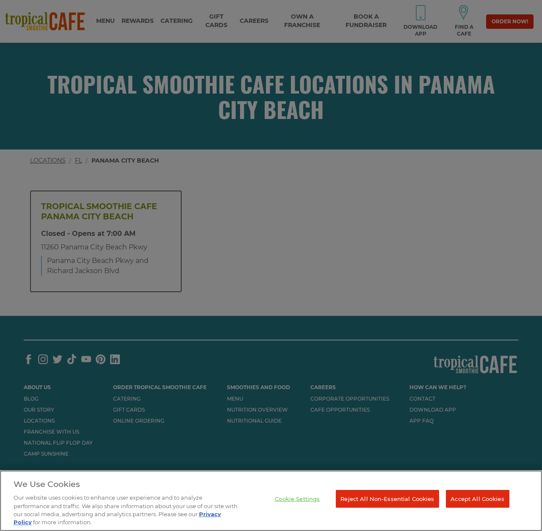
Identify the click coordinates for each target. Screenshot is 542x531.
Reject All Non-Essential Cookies (387, 498)
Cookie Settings (297, 498)
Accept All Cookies (477, 498)
